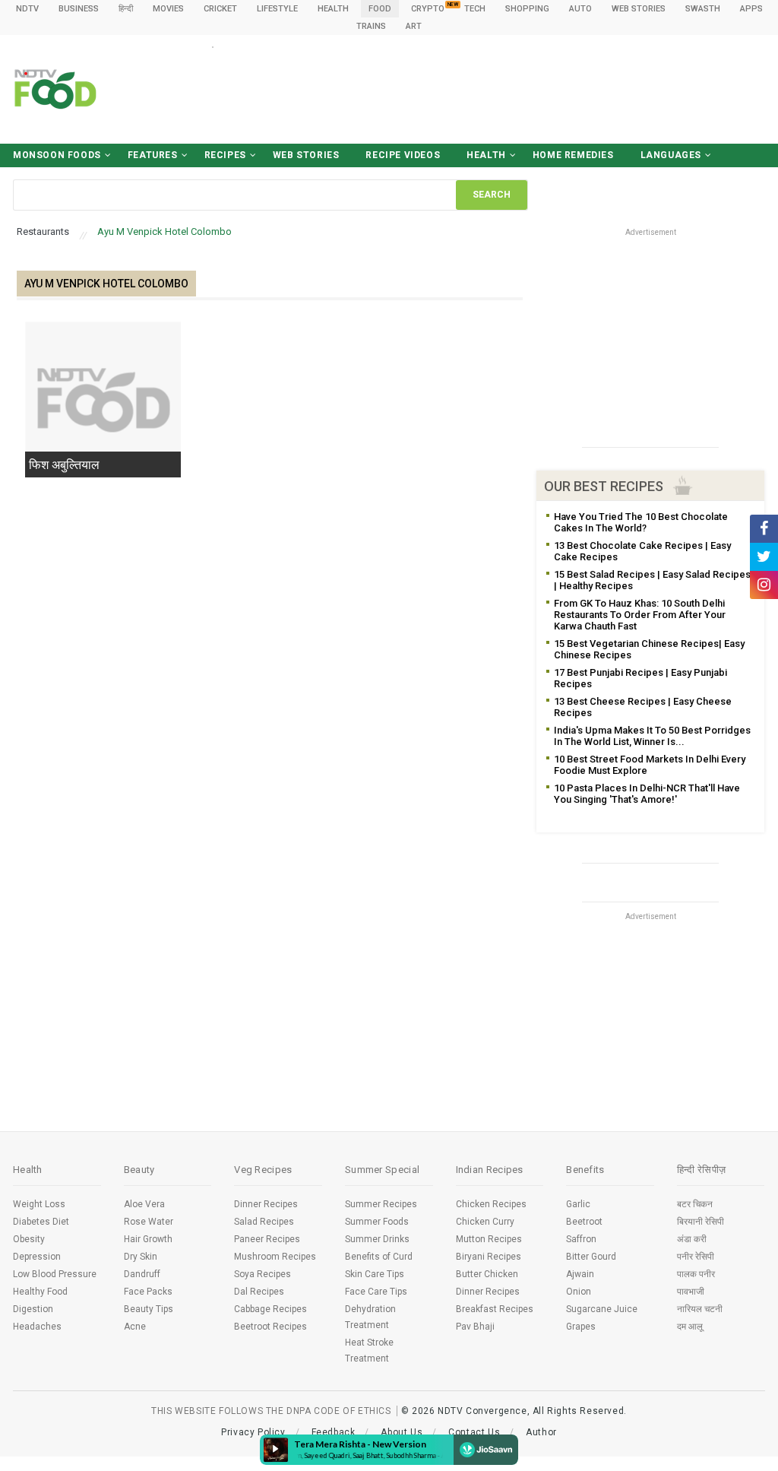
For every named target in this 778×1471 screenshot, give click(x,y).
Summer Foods (377, 1221)
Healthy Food (40, 1291)
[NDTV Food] (55, 89)
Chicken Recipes (491, 1204)
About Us (401, 1432)
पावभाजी (690, 1291)
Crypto (427, 9)
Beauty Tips (148, 1309)
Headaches (37, 1326)
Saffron (581, 1239)
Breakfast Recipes (494, 1309)
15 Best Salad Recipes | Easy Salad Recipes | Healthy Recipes (652, 580)
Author (541, 1432)
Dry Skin (140, 1256)
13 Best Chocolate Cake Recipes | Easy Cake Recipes (642, 551)
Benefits (585, 1169)
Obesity (29, 1239)
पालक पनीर (696, 1274)
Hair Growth (148, 1239)
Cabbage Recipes (270, 1309)
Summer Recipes (381, 1204)
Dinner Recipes (266, 1204)
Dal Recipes (259, 1291)
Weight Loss (39, 1204)
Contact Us (474, 1432)
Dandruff (142, 1274)
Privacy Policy (253, 1432)
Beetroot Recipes (270, 1326)
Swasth (702, 9)
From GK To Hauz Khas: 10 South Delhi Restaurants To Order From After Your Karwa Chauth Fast (640, 615)
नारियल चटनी (700, 1309)
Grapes (581, 1326)
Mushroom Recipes (275, 1256)
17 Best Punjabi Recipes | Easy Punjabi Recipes (640, 678)
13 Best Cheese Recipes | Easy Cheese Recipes (643, 707)
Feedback (334, 1432)
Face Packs (148, 1291)
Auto (580, 9)
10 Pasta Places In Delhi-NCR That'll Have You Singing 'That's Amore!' (647, 793)
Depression (37, 1256)
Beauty (139, 1169)
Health (333, 9)
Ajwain (580, 1274)
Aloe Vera (144, 1204)
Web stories (639, 9)
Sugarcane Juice (601, 1309)
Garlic (578, 1204)
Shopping (527, 9)
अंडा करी (692, 1239)
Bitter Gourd (591, 1256)
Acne (135, 1326)
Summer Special (382, 1169)
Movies (168, 9)
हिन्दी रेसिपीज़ (701, 1169)
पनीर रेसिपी (695, 1256)
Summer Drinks (377, 1239)
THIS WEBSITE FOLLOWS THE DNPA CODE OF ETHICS (271, 1411)
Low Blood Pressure (54, 1274)
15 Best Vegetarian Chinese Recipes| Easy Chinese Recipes (649, 649)
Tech (474, 9)
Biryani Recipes (488, 1256)
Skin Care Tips (374, 1274)
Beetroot (584, 1221)
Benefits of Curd (379, 1256)
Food (379, 9)
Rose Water (148, 1221)
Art (414, 26)
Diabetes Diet (41, 1221)
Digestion (33, 1309)
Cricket (220, 9)
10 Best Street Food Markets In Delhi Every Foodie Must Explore (649, 764)
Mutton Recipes (489, 1239)
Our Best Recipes (603, 486)
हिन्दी (126, 9)
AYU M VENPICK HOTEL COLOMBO (106, 283)
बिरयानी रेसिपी (700, 1221)
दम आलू (690, 1326)
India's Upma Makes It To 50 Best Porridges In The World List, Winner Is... (652, 735)
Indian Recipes (489, 1169)
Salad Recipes (264, 1221)
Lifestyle (277, 9)
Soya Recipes (262, 1274)
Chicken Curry (485, 1221)
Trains (371, 26)
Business (79, 9)
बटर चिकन (695, 1204)
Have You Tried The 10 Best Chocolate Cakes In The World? (641, 522)
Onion (578, 1291)
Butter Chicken (487, 1274)
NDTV (27, 9)
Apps (751, 9)
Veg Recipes (263, 1169)
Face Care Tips (376, 1291)
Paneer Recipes (267, 1239)
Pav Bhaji (475, 1326)
